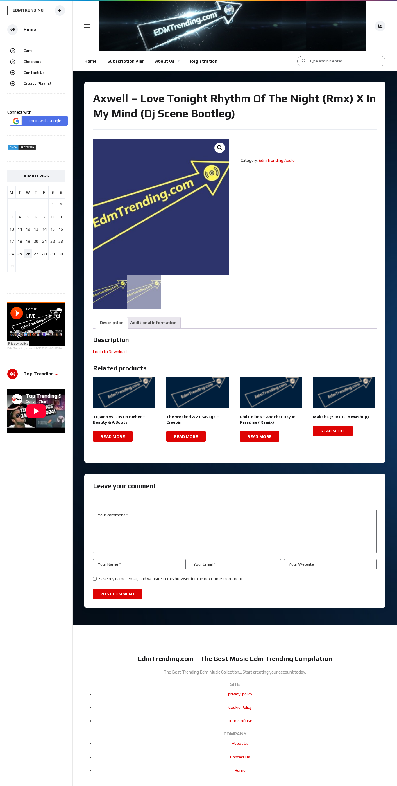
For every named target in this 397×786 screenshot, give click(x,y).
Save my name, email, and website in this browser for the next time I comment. (171, 578)
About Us (164, 61)
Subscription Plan (126, 61)
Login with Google (45, 120)
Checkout (32, 62)
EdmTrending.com (19, 348)
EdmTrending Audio (277, 160)
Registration (203, 61)
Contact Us (34, 73)
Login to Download (110, 351)
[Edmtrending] (232, 26)
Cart (28, 50)
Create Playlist (38, 83)
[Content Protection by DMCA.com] (21, 148)
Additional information (153, 322)
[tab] (112, 323)
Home (90, 61)
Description (112, 322)
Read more (113, 436)
